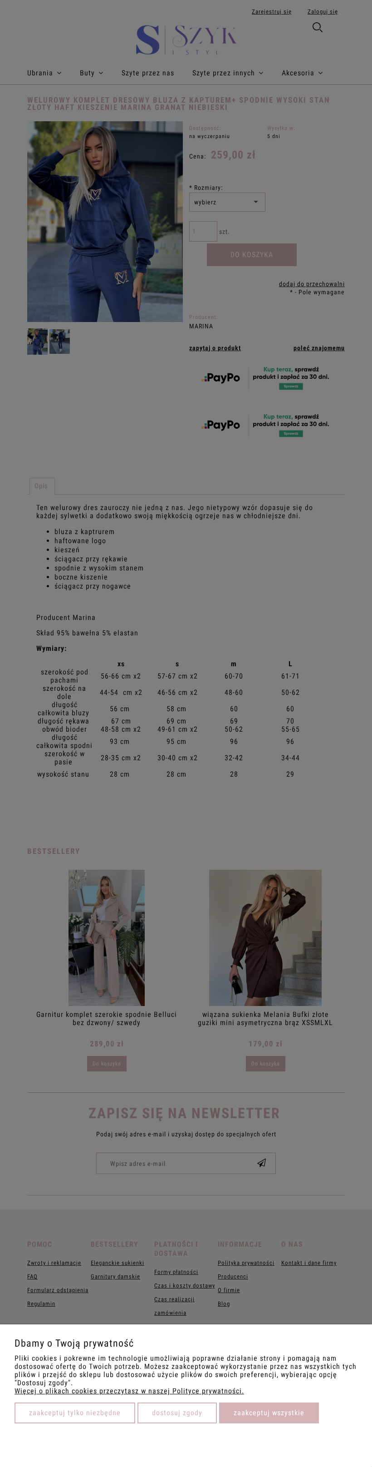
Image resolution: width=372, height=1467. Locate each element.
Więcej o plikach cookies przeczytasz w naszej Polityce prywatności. (129, 1391)
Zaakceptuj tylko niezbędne (75, 1412)
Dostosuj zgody (177, 1412)
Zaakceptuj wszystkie (269, 1412)
